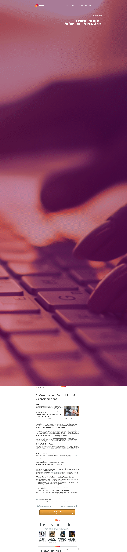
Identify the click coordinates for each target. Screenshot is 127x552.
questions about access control (48, 496)
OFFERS (80, 5)
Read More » (52, 544)
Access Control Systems (58, 501)
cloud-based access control (56, 472)
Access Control (51, 501)
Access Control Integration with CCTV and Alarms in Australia (42, 539)
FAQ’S (90, 5)
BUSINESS (66, 5)
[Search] (78, 549)
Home (37, 387)
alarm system (71, 438)
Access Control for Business (69, 501)
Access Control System (43, 501)
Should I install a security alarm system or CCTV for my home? (72, 539)
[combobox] (71, 549)
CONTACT (86, 5)
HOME (72, 5)
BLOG (76, 5)
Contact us (38, 499)
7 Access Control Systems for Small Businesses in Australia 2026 (52, 540)
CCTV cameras (56, 438)
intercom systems (62, 438)
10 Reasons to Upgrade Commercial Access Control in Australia (62, 539)
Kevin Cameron (42, 402)
